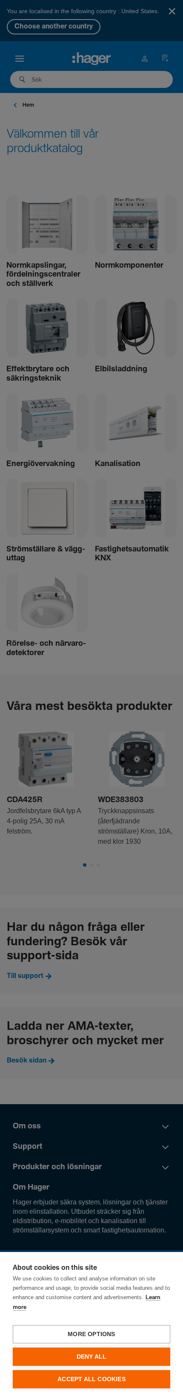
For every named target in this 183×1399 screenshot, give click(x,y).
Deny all (92, 1357)
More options (91, 1334)
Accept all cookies (91, 1379)
